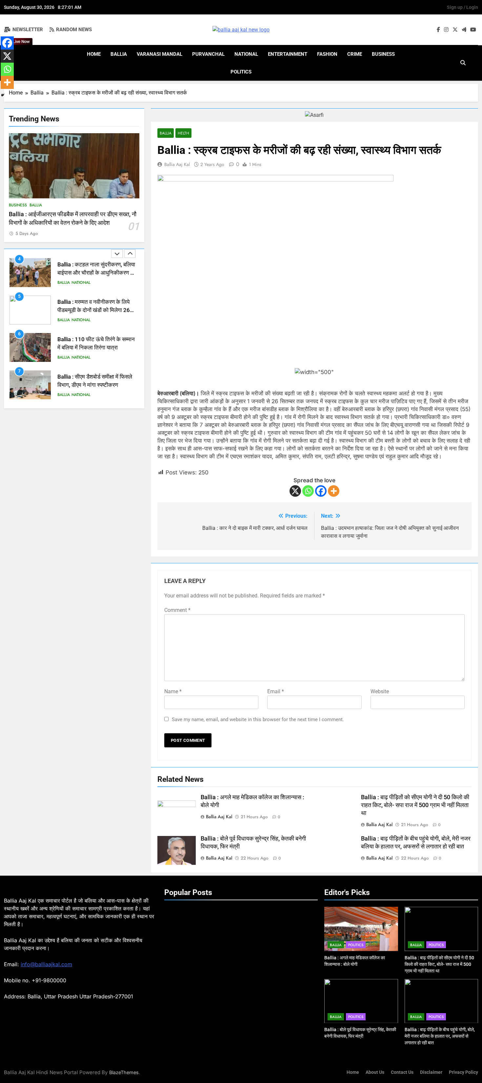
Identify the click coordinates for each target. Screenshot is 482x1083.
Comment (177, 610)
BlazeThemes (124, 1072)
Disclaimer (431, 1072)
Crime (354, 54)
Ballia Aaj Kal (177, 164)
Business (383, 54)
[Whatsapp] (308, 491)
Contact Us (402, 1072)
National (246, 54)
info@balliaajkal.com (46, 964)
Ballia (118, 54)
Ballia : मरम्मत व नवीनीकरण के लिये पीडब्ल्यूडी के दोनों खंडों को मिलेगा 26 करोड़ (93, 272)
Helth (183, 133)
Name (173, 691)
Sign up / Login (462, 7)
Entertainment (287, 54)
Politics (241, 72)
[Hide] (2, 95)
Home (94, 54)
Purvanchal (208, 54)
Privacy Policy (463, 1072)
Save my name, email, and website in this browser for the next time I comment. (258, 719)
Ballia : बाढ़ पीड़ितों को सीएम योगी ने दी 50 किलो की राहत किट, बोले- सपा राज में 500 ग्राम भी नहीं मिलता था (415, 805)
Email (275, 691)
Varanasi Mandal (159, 54)
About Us (375, 1072)
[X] (295, 491)
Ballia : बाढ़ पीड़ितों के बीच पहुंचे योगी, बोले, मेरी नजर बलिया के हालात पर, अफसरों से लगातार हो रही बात (440, 1036)
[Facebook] (321, 491)
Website (380, 691)
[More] (333, 491)
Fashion (327, 54)
